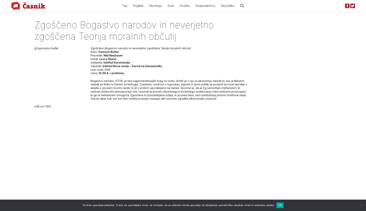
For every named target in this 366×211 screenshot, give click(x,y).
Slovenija (155, 6)
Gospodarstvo (205, 6)
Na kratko (227, 6)
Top (124, 6)
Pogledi (138, 6)
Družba (185, 6)
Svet (170, 6)
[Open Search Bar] (242, 5)
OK (280, 205)
